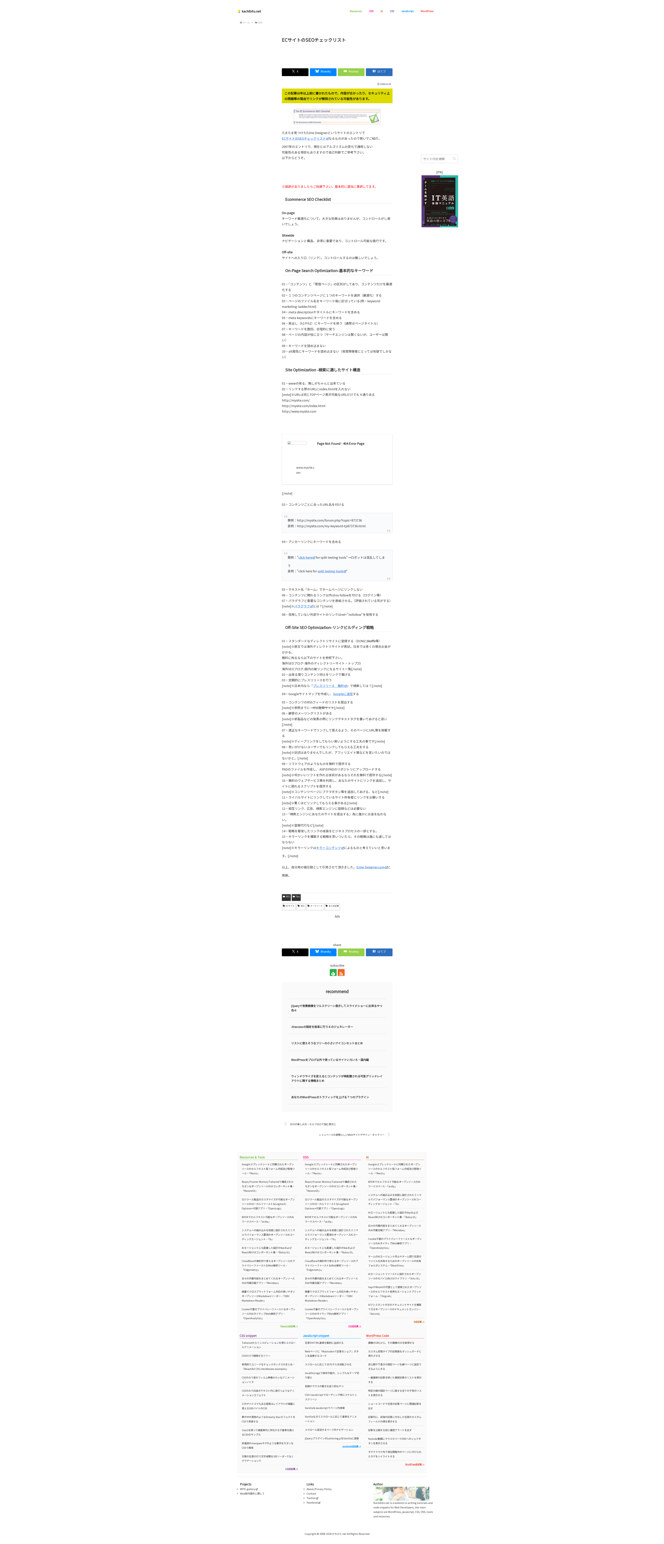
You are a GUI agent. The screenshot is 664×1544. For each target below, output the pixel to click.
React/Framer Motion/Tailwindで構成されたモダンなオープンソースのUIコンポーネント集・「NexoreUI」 (268, 1186)
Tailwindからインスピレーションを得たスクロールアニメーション (269, 1345)
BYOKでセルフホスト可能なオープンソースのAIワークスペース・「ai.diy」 (268, 1219)
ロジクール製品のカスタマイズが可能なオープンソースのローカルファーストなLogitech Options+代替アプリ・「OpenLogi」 (268, 1203)
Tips (298, 896)
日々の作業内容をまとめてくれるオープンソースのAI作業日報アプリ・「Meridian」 (268, 1280)
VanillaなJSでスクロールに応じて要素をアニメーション (331, 1419)
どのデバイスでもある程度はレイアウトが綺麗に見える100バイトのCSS (268, 1406)
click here (305, 557)
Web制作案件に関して (252, 1493)
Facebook (312, 1502)
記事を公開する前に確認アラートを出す (390, 1430)
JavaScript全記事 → (351, 1446)
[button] (454, 159)
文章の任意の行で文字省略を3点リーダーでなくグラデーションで (268, 1458)
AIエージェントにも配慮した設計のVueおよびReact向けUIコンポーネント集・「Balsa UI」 (267, 1250)
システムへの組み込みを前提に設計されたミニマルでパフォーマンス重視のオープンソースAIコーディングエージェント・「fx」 (268, 1234)
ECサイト (290, 905)
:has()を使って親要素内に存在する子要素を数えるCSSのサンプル (268, 1432)
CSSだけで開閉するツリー (256, 1355)
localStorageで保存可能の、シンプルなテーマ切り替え (332, 1375)
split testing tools (330, 571)
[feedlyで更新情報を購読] (333, 972)
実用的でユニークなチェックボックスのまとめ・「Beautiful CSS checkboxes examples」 (268, 1366)
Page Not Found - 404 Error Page (340, 443)
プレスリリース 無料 (328, 685)
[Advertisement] (337, 54)
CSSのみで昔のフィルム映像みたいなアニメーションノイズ (268, 1380)
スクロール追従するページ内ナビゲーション (329, 1429)
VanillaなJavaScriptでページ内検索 (325, 1408)
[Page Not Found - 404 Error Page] (331, 417)
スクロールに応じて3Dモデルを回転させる (328, 1364)
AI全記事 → (419, 1321)
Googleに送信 (343, 694)
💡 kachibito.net (249, 11)
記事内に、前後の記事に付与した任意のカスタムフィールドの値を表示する (394, 1419)
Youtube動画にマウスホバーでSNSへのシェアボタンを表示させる (394, 1441)
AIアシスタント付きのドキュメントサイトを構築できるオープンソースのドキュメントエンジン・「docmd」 (394, 1309)
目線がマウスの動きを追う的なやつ (324, 1386)
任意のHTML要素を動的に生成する (324, 1342)
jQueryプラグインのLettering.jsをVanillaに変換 (332, 1438)
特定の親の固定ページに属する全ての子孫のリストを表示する (394, 1393)
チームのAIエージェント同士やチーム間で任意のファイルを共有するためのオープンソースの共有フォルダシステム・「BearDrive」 (394, 1261)
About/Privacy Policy (319, 1489)
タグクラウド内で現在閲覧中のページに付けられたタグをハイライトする (394, 1454)
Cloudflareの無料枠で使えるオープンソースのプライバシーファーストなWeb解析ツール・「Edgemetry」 (268, 1265)
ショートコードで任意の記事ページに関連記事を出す (394, 1406)
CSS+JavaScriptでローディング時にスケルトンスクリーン (331, 1397)
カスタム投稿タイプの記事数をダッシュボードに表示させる (394, 1353)
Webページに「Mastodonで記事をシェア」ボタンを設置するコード (332, 1353)
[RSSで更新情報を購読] (341, 972)
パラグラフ (302, 606)
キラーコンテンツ (328, 847)
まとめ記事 (334, 905)
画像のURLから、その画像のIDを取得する (391, 1342)
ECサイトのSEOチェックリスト (304, 138)
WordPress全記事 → (414, 1464)
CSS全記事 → (291, 1468)
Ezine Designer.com (370, 867)
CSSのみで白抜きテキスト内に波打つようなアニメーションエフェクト (268, 1393)
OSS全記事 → (354, 1326)
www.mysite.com (305, 469)
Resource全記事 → (289, 1326)
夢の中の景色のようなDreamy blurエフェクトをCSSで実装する (268, 1419)
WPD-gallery (247, 1489)
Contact (311, 1493)
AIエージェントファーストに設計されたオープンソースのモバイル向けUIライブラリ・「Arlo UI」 (394, 1276)
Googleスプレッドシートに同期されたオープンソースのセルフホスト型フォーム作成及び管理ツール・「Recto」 (268, 1168)
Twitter (311, 1498)
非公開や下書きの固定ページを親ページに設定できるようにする (394, 1366)
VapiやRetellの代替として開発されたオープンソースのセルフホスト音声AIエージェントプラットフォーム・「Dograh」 (395, 1291)
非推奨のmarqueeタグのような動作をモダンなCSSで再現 (267, 1445)
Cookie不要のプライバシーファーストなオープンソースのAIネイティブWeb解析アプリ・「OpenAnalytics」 (268, 1313)
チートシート (316, 905)
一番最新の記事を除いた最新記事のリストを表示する (394, 1380)
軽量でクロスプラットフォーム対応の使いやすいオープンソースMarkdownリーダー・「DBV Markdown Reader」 (268, 1296)
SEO (288, 896)
